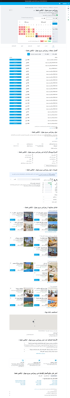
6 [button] (33, 29)
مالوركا (41, 7)
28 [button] (38, 36)
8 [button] (36, 29)
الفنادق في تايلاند (23, 384)
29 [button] (36, 36)
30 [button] (50, 38)
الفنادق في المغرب (54, 380)
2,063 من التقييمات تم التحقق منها (48, 15)
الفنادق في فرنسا (22, 383)
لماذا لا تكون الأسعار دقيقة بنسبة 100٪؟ (50, 395)
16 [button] (50, 34)
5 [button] (43, 29)
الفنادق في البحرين (54, 383)
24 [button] (24, 34)
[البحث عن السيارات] (68, 10)
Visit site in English (28, 1)
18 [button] (45, 34)
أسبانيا (52, 7)
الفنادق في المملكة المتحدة (53, 384)
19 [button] (43, 34)
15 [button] (36, 31)
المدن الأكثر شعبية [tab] (46, 375)
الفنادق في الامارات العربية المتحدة (20, 381)
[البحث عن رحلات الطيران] (68, 6)
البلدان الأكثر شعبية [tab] (53, 375)
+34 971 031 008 (55, 13)
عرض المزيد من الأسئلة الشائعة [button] (40, 353)
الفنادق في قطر (39, 380)
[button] (1, 1)
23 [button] (50, 36)
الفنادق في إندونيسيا (38, 381)
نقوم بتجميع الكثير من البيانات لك (51, 393)
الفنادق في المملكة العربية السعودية (20, 380)
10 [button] (24, 29)
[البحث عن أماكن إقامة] (68, 8)
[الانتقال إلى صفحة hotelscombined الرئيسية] (63, 3)
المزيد (56, 138)
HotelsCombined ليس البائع (52, 391)
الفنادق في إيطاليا (38, 384)
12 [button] (43, 31)
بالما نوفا (36, 7)
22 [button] (36, 34)
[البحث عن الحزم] (68, 12)
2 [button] (50, 29)
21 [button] (38, 34)
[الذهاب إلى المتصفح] (68, 14)
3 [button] (24, 27)
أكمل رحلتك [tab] (40, 375)
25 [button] (45, 36)
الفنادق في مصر (39, 383)
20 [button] (41, 34)
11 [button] (45, 31)
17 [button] (24, 31)
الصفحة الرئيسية (56, 7)
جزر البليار (46, 7)
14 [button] (38, 31)
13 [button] (41, 31)
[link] (50, 232)
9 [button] (50, 31)
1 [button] (36, 27)
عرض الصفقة (37, 219)
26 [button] (43, 36)
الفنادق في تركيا (55, 381)
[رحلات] (68, 17)
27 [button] (41, 36)
